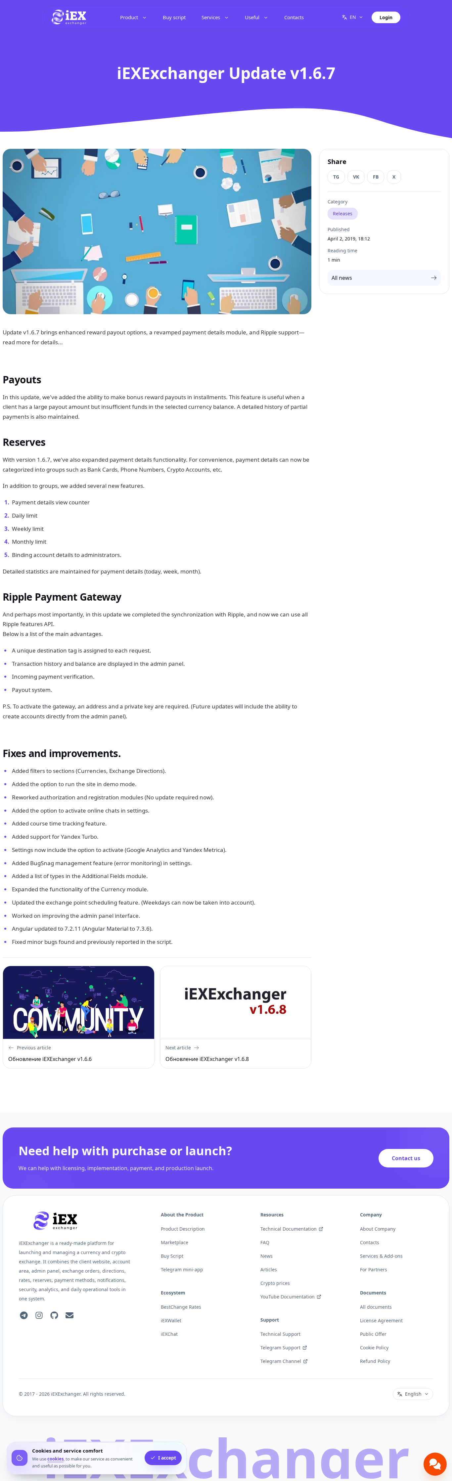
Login (386, 17)
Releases (342, 213)
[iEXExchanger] (55, 1220)
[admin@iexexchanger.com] (69, 1315)
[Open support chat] (435, 1464)
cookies (55, 1459)
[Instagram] (39, 1315)
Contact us (406, 1158)
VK (356, 177)
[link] (69, 17)
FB (376, 177)
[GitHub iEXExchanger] (54, 1315)
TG (336, 177)
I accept (167, 1458)
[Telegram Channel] (24, 1315)
